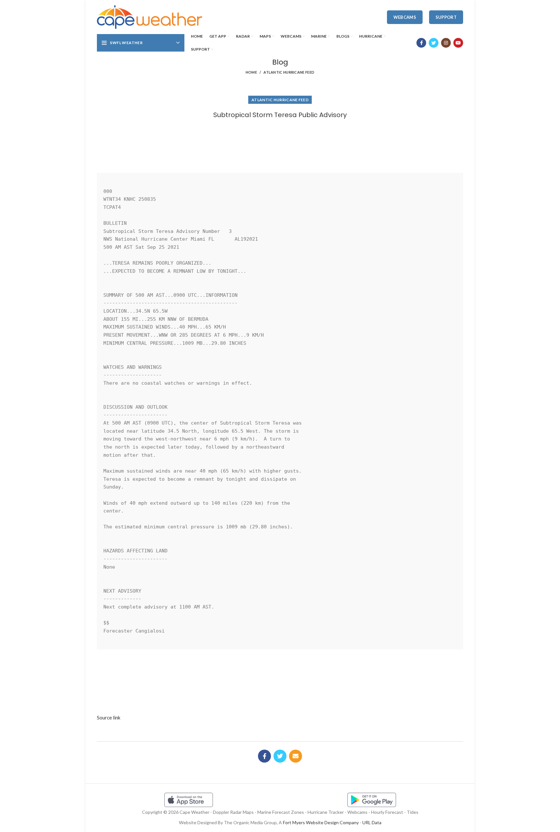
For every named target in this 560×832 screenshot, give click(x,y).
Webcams (404, 17)
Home (251, 72)
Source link (109, 717)
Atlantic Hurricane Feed (288, 72)
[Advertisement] (280, 143)
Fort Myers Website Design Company (321, 822)
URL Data (371, 822)
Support (446, 17)
